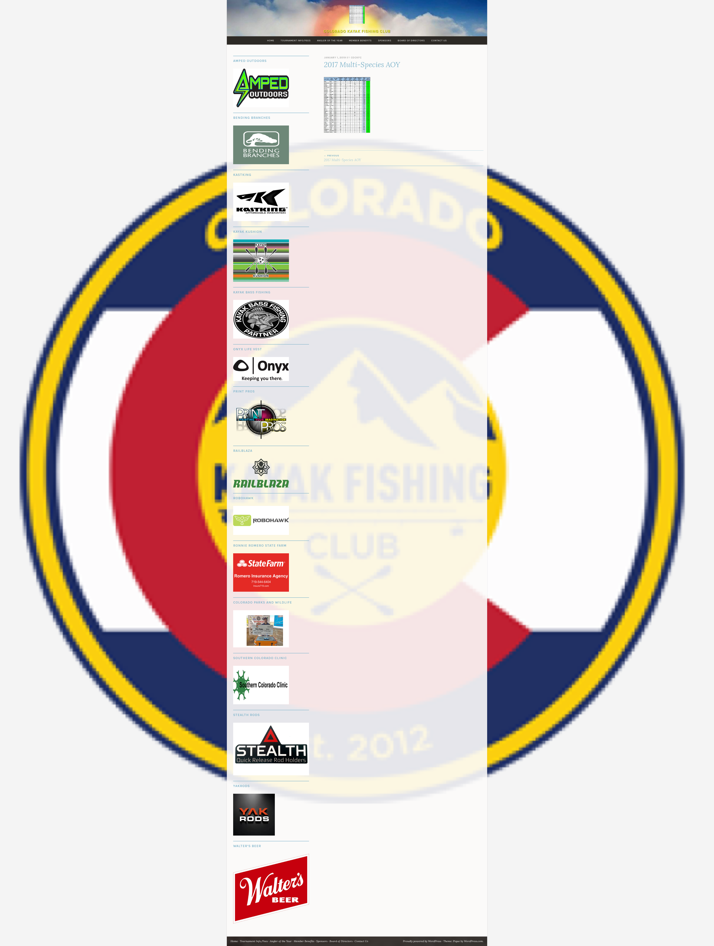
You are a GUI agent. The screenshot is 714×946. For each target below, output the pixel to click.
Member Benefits (360, 40)
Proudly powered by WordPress (422, 941)
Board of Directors (411, 40)
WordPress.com (473, 941)
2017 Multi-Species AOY (342, 158)
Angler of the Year (330, 40)
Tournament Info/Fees (296, 40)
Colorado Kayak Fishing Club (357, 31)
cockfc (356, 57)
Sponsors (384, 40)
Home (270, 40)
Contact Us (439, 40)
